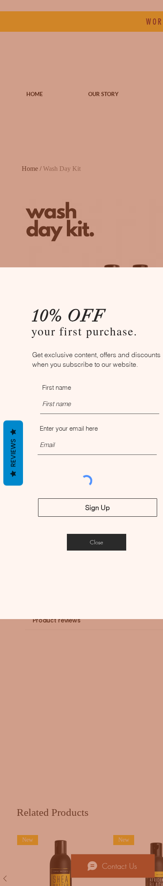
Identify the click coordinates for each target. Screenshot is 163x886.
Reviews (13, 453)
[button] (96, 542)
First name (56, 387)
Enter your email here (69, 428)
